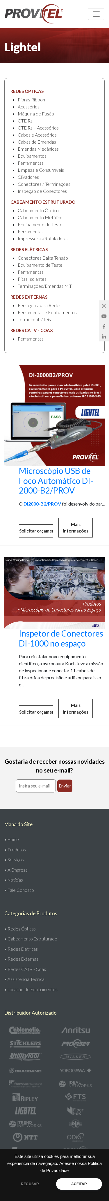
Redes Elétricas (23, 949)
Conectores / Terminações (44, 184)
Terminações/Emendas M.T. (45, 286)
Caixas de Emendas (37, 141)
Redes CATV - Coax (27, 969)
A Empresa (18, 869)
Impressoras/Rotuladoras (43, 238)
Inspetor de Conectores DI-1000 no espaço (61, 638)
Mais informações (75, 528)
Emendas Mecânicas (38, 149)
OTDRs (25, 120)
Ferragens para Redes (39, 305)
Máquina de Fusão (36, 113)
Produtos (17, 849)
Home (13, 839)
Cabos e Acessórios (37, 134)
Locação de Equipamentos (33, 989)
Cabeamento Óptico (38, 210)
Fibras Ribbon (31, 99)
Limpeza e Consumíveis (41, 170)
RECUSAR (30, 1184)
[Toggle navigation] (96, 14)
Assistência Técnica (26, 979)
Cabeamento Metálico (40, 217)
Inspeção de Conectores (42, 191)
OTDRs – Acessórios (38, 127)
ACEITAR (79, 1184)
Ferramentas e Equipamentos (47, 312)
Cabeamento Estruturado (32, 938)
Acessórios (29, 106)
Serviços (16, 859)
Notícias (15, 879)
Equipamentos (32, 156)
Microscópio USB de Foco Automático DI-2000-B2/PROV (56, 480)
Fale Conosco (21, 890)
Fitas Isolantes (32, 279)
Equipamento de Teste (40, 224)
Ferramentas (31, 163)
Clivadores (28, 177)
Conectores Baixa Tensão (43, 258)
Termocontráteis (34, 319)
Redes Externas (23, 959)
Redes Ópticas (22, 928)
